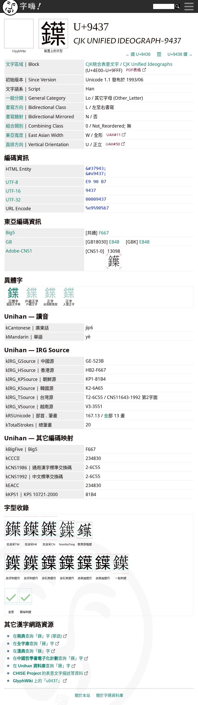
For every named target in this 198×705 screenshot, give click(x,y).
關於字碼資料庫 (109, 695)
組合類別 (14, 126)
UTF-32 (13, 200)
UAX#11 (113, 134)
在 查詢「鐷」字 (41, 666)
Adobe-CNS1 (19, 251)
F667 (104, 233)
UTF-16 (13, 191)
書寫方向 (14, 107)
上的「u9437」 (37, 681)
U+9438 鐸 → (180, 54)
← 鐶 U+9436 (138, 54)
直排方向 (14, 144)
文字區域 (14, 64)
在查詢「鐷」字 (33, 643)
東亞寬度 (14, 135)
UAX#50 (113, 143)
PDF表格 (133, 69)
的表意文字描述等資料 (48, 673)
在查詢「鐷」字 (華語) (37, 636)
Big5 (10, 232)
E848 (114, 242)
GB (9, 242)
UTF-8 (12, 182)
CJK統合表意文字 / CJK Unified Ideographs (129, 64)
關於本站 (82, 695)
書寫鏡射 (14, 116)
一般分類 (14, 98)
